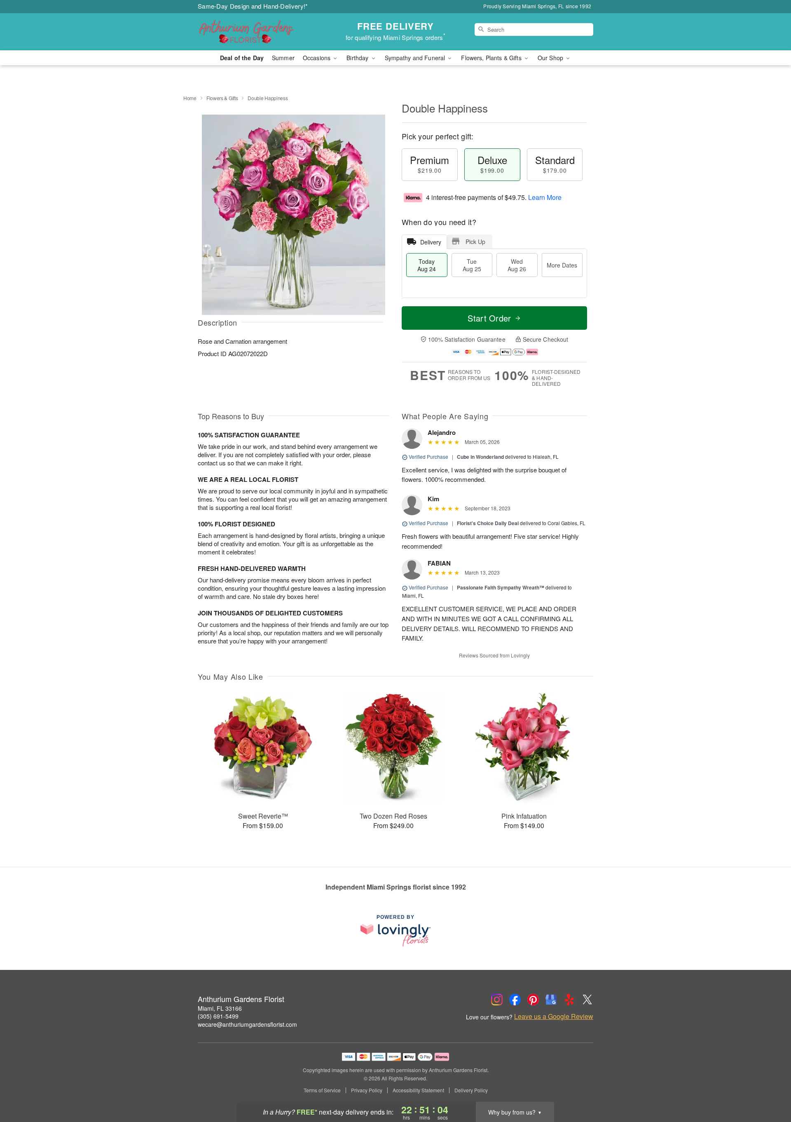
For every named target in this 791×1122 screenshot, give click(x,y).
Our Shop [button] (551, 58)
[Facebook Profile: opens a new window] (515, 999)
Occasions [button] (317, 58)
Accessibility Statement (418, 1090)
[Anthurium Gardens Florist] (257, 31)
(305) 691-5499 (218, 1016)
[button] (769, 1087)
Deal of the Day (242, 58)
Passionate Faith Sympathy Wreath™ (500, 587)
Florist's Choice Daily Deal (488, 523)
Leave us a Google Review (553, 1016)
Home (190, 97)
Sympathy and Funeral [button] (416, 58)
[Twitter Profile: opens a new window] (587, 999)
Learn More (545, 197)
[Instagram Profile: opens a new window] (497, 999)
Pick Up (475, 241)
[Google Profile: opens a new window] (551, 999)
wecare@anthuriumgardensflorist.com (247, 1024)
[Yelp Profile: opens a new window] (569, 999)
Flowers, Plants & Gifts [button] (492, 58)
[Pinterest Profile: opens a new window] (533, 999)
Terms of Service (322, 1090)
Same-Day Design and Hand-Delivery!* (253, 6)
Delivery (430, 242)
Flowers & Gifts (222, 97)
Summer (283, 58)
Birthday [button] (358, 58)
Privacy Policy (366, 1090)
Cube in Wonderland (481, 456)
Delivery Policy (471, 1090)
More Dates (562, 265)
